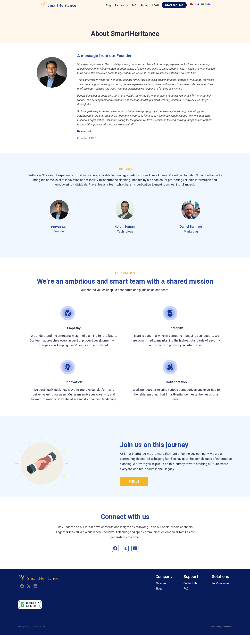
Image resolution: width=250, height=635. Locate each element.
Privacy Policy (24, 626)
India (207, 4)
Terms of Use (39, 626)
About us (160, 583)
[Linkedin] (134, 548)
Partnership (121, 5)
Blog (108, 5)
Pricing (144, 5)
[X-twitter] (125, 548)
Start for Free (174, 5)
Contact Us (190, 583)
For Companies (220, 583)
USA (196, 4)
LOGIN (155, 5)
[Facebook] (115, 548)
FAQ (134, 5)
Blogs (158, 588)
